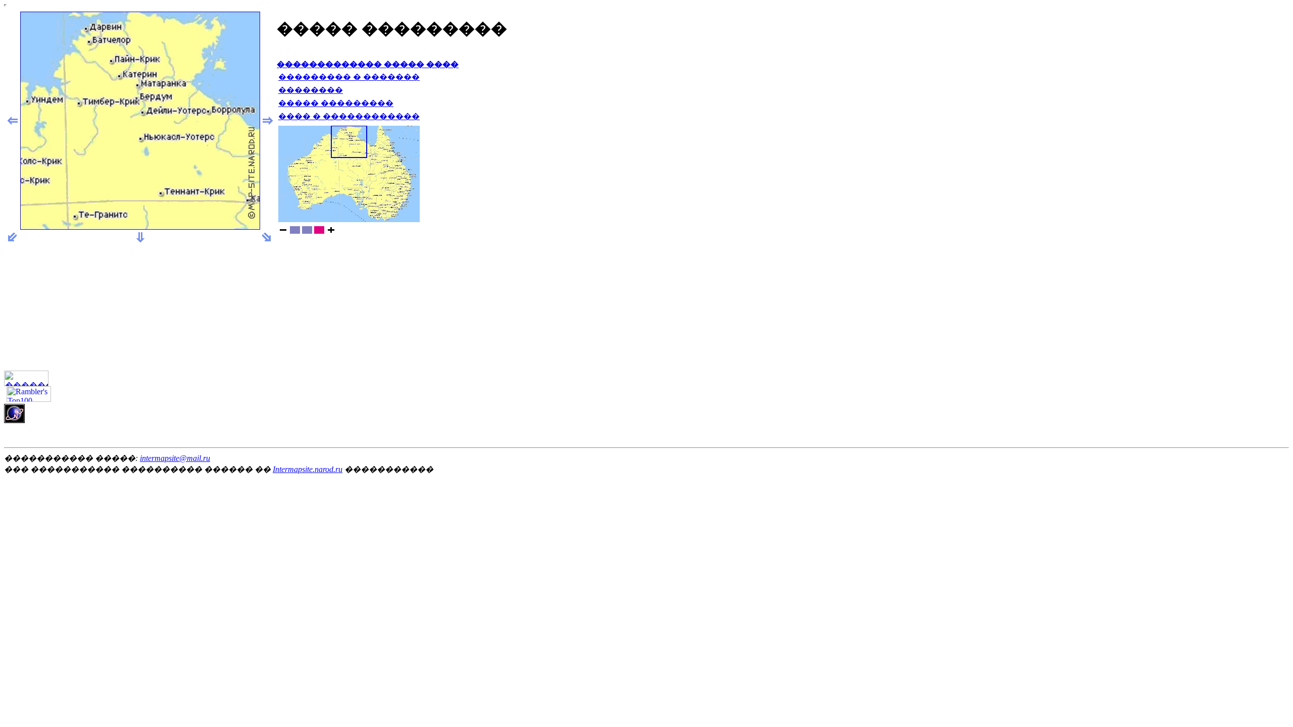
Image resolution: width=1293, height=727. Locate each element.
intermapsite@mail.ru (175, 458)
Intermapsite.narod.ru (307, 469)
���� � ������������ (349, 116)
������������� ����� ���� (368, 64)
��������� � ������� (349, 77)
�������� (310, 90)
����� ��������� (335, 103)
